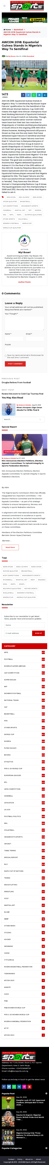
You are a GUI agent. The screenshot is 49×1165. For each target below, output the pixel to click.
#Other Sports (30, 588)
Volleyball (23, 219)
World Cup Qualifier (12, 228)
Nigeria (38, 210)
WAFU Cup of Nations (24, 871)
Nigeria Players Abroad (13, 452)
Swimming (24, 946)
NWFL (19, 215)
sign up (38, 633)
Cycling (24, 933)
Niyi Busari (11, 56)
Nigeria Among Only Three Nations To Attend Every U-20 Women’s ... (29, 1135)
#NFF (33, 580)
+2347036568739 (23, 1068)
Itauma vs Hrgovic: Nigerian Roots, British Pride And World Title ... (30, 1117)
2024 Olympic (24, 197)
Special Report (24, 857)
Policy (20, 1159)
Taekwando (24, 974)
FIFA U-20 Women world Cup (24, 1015)
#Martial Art (21, 580)
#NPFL (13, 584)
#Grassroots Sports (31, 575)
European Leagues (24, 775)
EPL (24, 782)
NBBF (24, 919)
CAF (24, 707)
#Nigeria (42, 580)
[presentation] (18, 633)
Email (29, 334)
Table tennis (24, 851)
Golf (24, 898)
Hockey (24, 939)
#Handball (8, 580)
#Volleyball (8, 593)
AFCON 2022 (24, 1035)
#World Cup (8, 597)
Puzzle (8, 344)
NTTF (24, 1028)
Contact (11, 1159)
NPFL (12, 215)
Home (8, 30)
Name (8, 334)
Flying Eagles (24, 748)
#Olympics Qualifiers (12, 588)
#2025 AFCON (36, 567)
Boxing (24, 755)
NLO (24, 864)
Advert (38, 1159)
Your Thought (11, 314)
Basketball (30, 56)
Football (25, 659)
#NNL (5, 584)
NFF (30, 210)
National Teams (24, 700)
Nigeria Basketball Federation (24, 967)
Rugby (24, 912)
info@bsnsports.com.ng (17, 1071)
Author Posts (24, 282)
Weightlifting (24, 885)
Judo (24, 994)
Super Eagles (25, 680)
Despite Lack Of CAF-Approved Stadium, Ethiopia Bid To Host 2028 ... (30, 1102)
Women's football (24, 693)
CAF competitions (10, 206)
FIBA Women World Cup (24, 1008)
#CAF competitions (11, 575)
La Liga (24, 810)
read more (10, 547)
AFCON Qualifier (10, 201)
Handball (7, 210)
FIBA (24, 1001)
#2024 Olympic (22, 567)
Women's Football (11, 223)
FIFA (24, 721)
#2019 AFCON (8, 567)
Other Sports (9, 219)
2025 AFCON (37, 197)
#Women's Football (25, 593)
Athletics (24, 762)
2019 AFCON (11, 197)
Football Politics (24, 816)
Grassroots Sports (29, 206)
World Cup (27, 223)
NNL (4, 215)
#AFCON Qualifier (10, 571)
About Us (29, 1159)
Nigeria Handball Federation (24, 1021)
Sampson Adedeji (27, 405)
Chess (24, 953)
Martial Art (20, 210)
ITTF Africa (24, 960)
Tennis (24, 878)
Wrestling (24, 892)
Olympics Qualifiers (33, 215)
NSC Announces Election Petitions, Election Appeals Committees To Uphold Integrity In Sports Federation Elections (23, 463)
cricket (24, 844)
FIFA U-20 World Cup (24, 769)
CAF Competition (25, 673)
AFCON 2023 (24, 980)
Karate (24, 987)
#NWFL (22, 584)
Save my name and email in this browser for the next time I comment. (25, 356)
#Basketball (26, 571)
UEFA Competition (24, 789)
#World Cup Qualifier (26, 597)
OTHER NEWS (24, 926)
